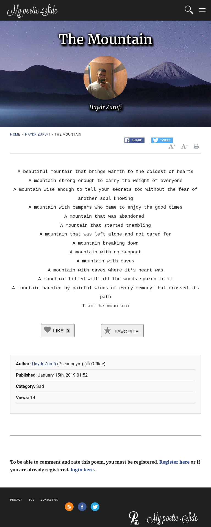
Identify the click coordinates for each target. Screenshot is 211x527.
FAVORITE (126, 331)
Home (15, 134)
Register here (174, 462)
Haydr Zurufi (37, 134)
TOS (31, 499)
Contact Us (49, 499)
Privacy (16, 499)
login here (82, 469)
